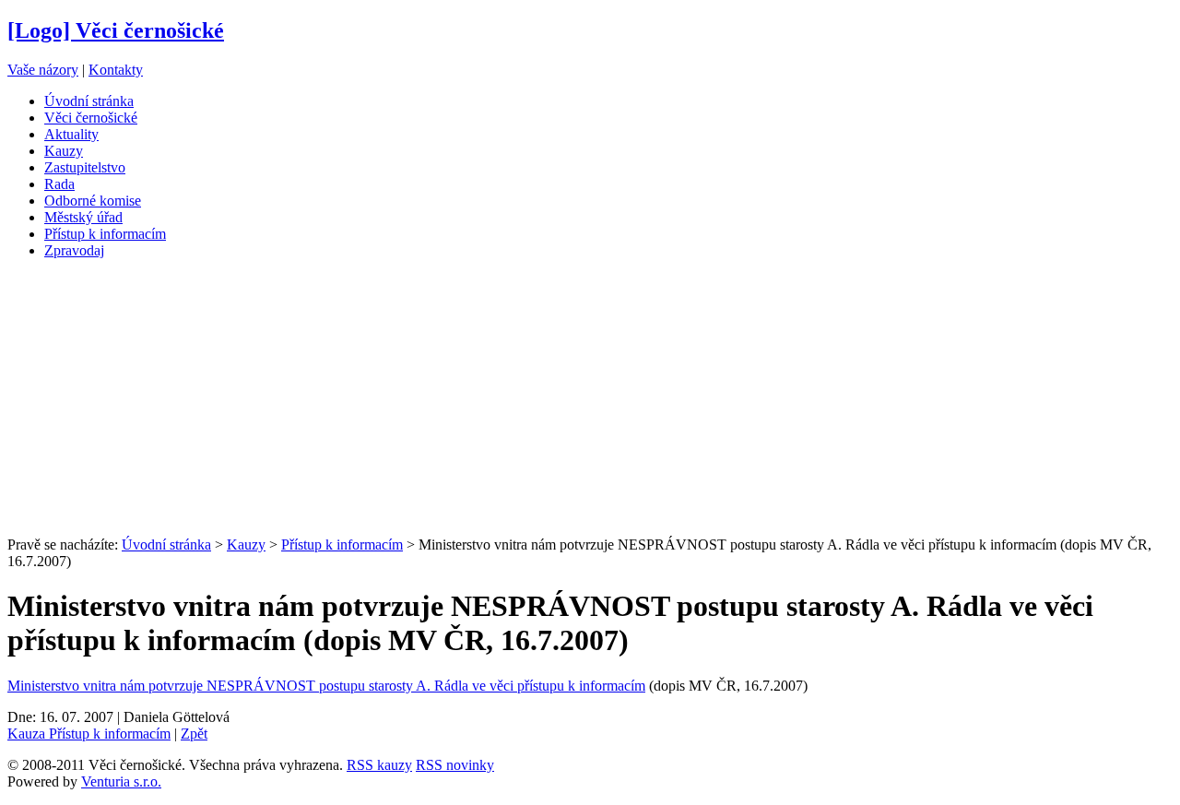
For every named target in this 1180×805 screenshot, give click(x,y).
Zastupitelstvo (84, 167)
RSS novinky (455, 765)
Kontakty (115, 69)
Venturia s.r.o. (121, 781)
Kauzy (63, 151)
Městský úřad (83, 217)
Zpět (194, 733)
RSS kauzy (379, 765)
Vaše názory (42, 69)
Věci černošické (90, 117)
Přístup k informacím (105, 234)
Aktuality (71, 134)
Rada (59, 184)
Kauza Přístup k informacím (89, 733)
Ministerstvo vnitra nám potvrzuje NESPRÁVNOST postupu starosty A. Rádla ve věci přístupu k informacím (326, 685)
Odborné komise (92, 200)
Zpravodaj (74, 250)
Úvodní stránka (89, 101)
